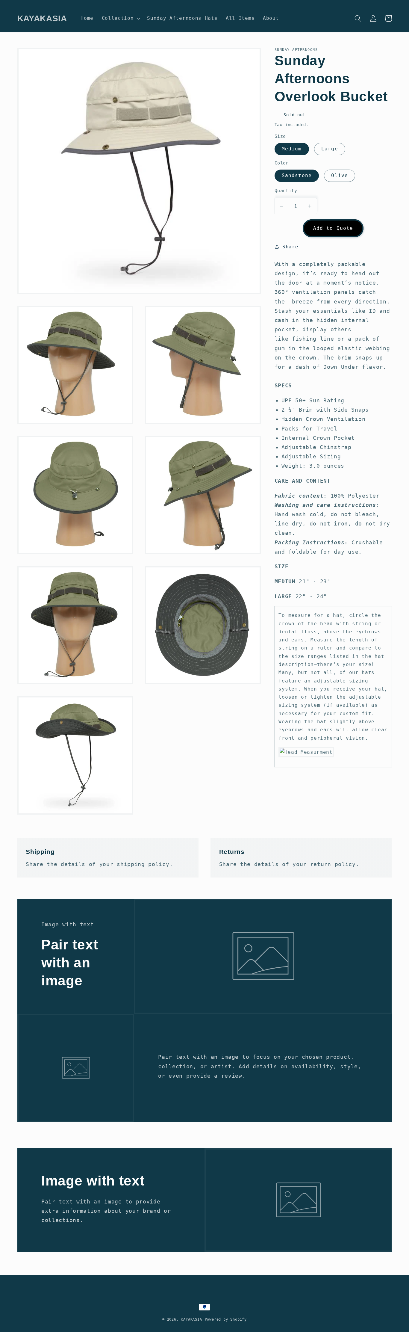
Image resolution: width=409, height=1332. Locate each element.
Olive (339, 175)
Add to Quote (333, 228)
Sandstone (297, 175)
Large (329, 149)
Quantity (286, 190)
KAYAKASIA (191, 1319)
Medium (292, 149)
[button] (120, 18)
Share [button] (290, 246)
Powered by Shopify (226, 1319)
